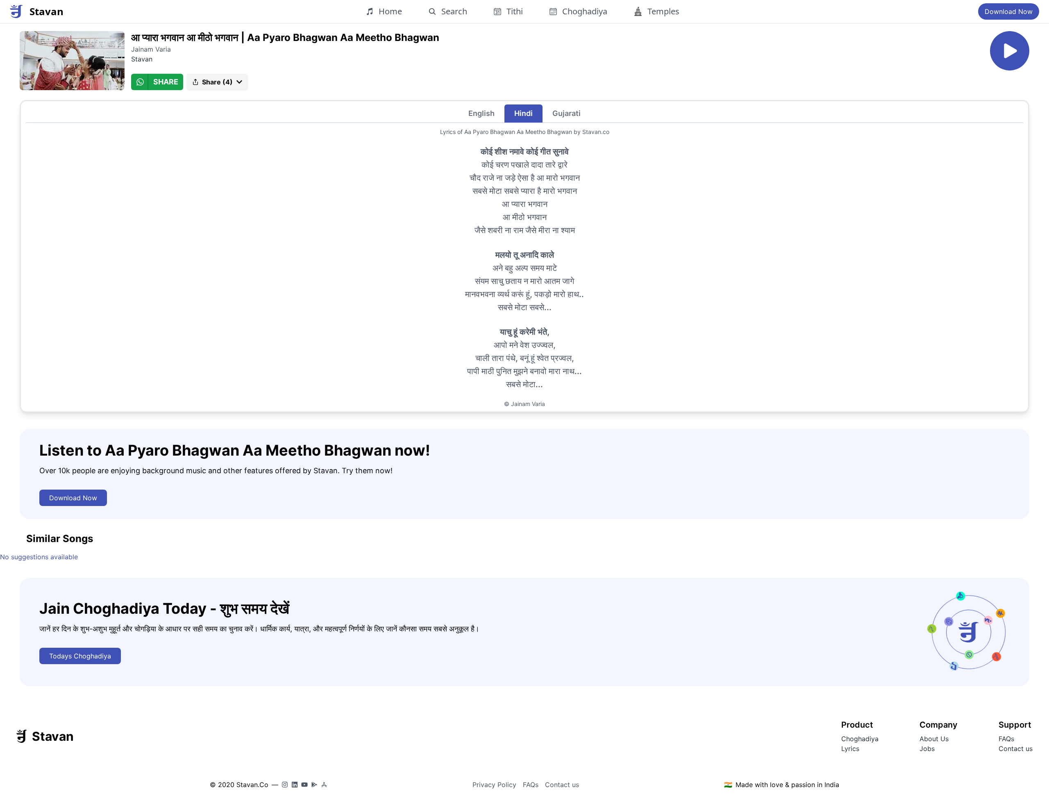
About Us (934, 739)
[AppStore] (324, 784)
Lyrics (850, 748)
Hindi (523, 113)
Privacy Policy (494, 785)
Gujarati (566, 113)
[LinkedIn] (294, 784)
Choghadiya (860, 739)
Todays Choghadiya (80, 656)
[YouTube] (304, 784)
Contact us (1016, 748)
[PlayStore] (314, 784)
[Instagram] (285, 784)
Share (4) (217, 82)
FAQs (1006, 739)
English (481, 113)
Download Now (1009, 11)
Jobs (927, 748)
